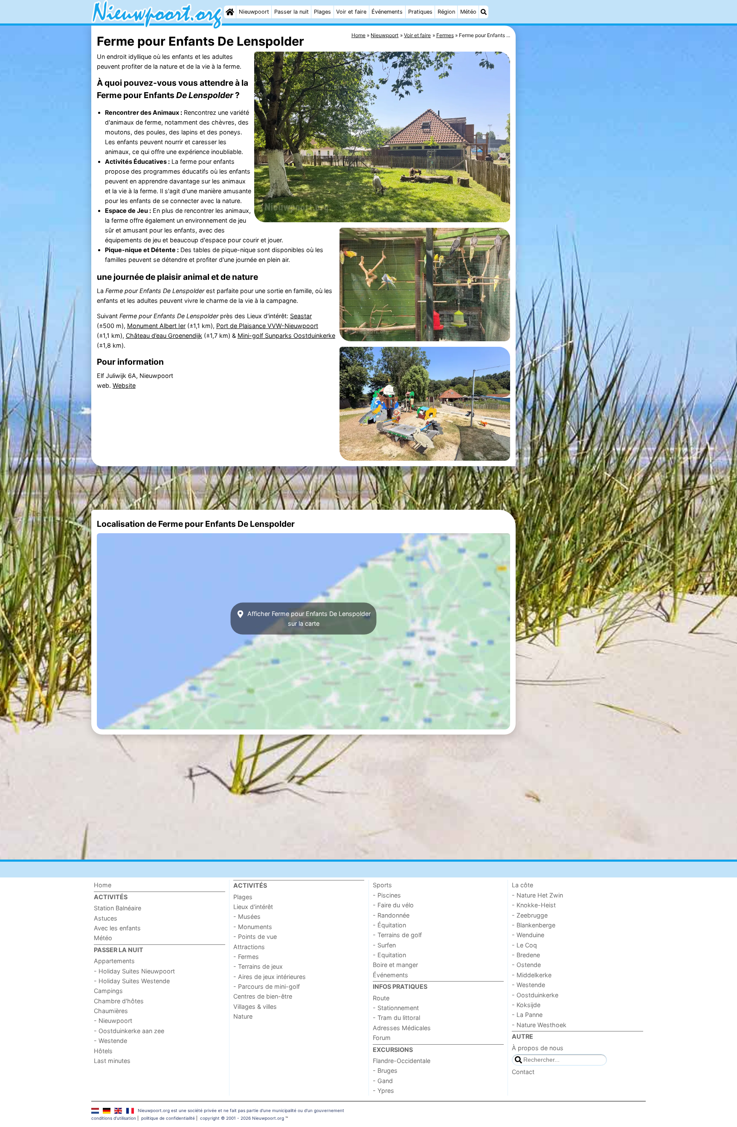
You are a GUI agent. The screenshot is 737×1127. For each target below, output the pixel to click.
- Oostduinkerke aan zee (129, 1030)
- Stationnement (396, 1007)
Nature (242, 1016)
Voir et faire (351, 12)
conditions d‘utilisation (113, 1118)
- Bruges (385, 1070)
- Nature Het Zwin (537, 895)
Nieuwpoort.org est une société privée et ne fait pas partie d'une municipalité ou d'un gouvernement (241, 1110)
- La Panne (527, 1014)
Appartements (114, 960)
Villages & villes (255, 1006)
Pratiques (420, 12)
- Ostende (526, 964)
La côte (522, 885)
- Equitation (389, 955)
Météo (468, 12)
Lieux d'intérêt (253, 906)
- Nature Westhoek (539, 1024)
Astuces (105, 918)
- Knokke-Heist (534, 905)
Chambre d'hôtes (119, 1001)
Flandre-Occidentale (401, 1060)
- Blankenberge (533, 925)
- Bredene (526, 955)
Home (102, 885)
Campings (108, 990)
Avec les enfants (117, 928)
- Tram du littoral (396, 1017)
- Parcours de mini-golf (266, 986)
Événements (387, 12)
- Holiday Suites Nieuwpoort (134, 971)
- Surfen (384, 945)
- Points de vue (255, 936)
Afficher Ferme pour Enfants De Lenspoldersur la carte (308, 618)
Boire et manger (395, 964)
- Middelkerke (531, 975)
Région (446, 12)
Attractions (249, 946)
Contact (523, 1071)
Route (381, 998)
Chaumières (111, 1010)
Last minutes (112, 1060)
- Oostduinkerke (535, 995)
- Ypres (383, 1090)
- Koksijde (526, 1004)
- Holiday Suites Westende (132, 981)
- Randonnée (391, 915)
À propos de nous (537, 1047)
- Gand (383, 1080)
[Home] (230, 12)
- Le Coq (524, 945)
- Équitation (389, 925)
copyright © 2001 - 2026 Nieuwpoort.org (242, 1118)
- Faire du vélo (393, 905)
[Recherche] (483, 12)
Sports (382, 885)
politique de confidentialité (168, 1118)
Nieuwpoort (254, 12)
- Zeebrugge (530, 915)
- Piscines (387, 895)
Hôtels (103, 1050)
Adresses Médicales (402, 1027)
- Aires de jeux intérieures (269, 976)
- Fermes (246, 956)
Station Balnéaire (117, 908)
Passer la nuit (291, 12)
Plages (322, 12)
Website (124, 385)
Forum (382, 1037)
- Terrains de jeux (258, 966)
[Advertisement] (582, 222)
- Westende (110, 1040)
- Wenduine (528, 934)
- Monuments (252, 926)
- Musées (247, 916)
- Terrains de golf (397, 934)
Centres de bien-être (262, 996)
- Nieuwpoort (113, 1020)
